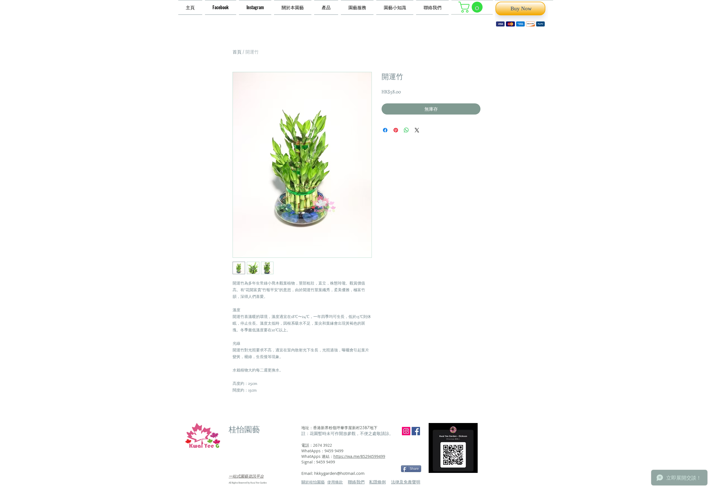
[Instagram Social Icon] (406, 431)
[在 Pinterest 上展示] (395, 130)
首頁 (237, 52)
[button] (471, 7)
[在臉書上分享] (385, 130)
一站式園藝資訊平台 (246, 476)
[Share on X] (417, 130)
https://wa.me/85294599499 (359, 456)
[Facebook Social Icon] (416, 431)
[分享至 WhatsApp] (406, 130)
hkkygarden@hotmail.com (339, 473)
